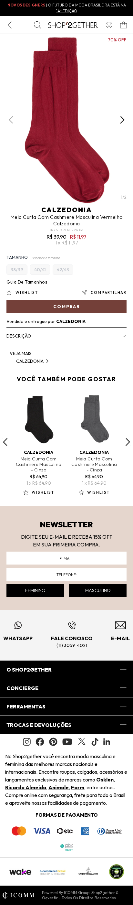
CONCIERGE (22, 688)
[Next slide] (128, 442)
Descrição (18, 336)
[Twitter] (82, 742)
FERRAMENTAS (26, 706)
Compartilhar (109, 292)
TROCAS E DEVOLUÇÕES (38, 725)
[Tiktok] (94, 742)
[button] (122, 120)
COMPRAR (66, 306)
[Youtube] (67, 741)
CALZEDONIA (66, 210)
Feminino (35, 590)
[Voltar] (9, 24)
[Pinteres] (53, 742)
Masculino (98, 590)
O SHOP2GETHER (29, 669)
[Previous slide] (5, 442)
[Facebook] (40, 742)
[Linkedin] (106, 742)
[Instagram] (27, 742)
